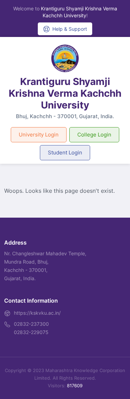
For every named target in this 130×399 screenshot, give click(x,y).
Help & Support (69, 29)
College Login (94, 134)
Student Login (65, 152)
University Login (39, 134)
